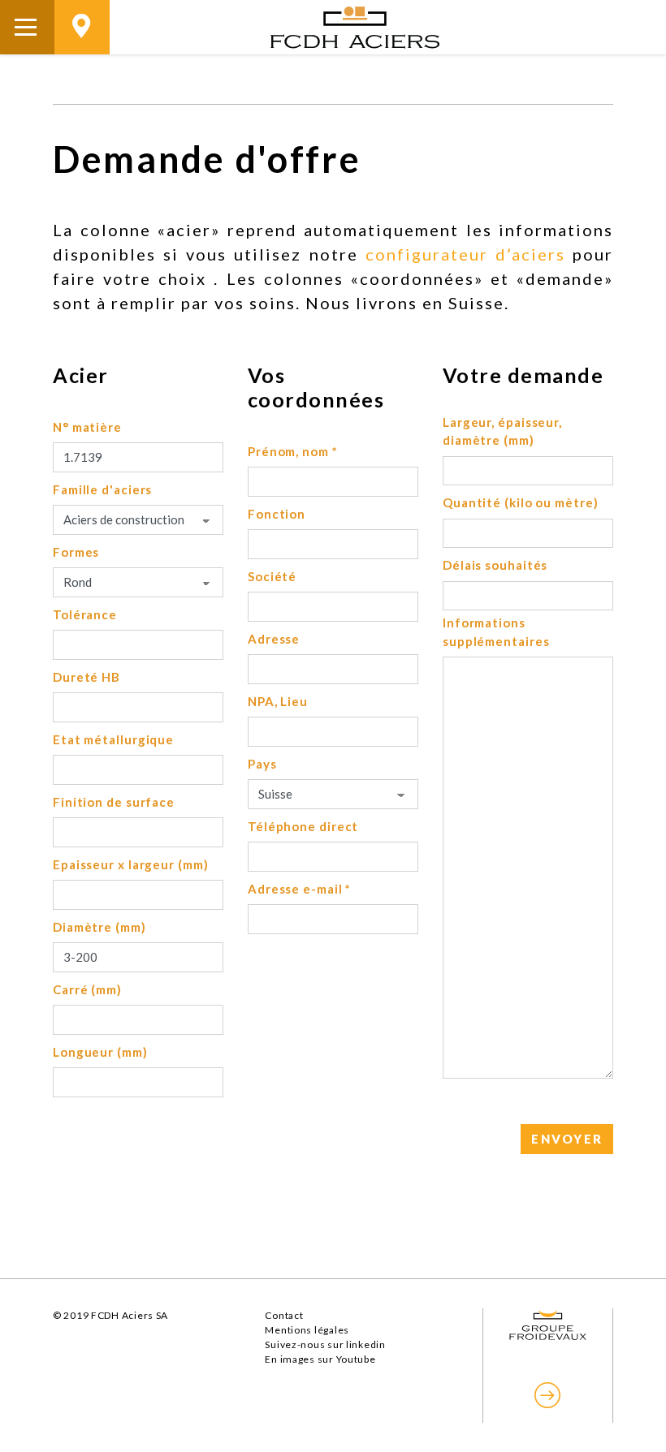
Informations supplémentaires (496, 631)
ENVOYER (567, 1138)
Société (272, 576)
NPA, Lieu (278, 701)
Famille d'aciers (102, 489)
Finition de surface (114, 802)
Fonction (276, 513)
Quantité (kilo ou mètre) (521, 502)
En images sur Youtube (320, 1359)
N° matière (87, 427)
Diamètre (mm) (99, 927)
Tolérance (85, 614)
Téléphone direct (303, 826)
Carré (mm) (87, 989)
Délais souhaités (495, 565)
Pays (262, 763)
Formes (76, 552)
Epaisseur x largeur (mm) (131, 864)
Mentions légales (307, 1330)
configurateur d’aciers (465, 254)
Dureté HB (86, 677)
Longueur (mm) (100, 1052)
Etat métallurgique (113, 739)
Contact (284, 1315)
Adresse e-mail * (299, 888)
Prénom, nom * (293, 451)
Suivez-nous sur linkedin (325, 1344)
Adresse (274, 638)
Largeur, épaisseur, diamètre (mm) (502, 431)
